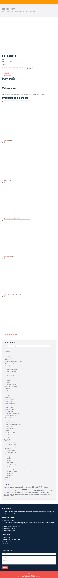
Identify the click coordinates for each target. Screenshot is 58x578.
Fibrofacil (6, 439)
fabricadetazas (28, 490)
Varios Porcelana (9, 434)
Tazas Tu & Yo (8, 426)
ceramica (24, 489)
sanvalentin (27, 494)
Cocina (6, 366)
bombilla (10, 487)
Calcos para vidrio (9, 363)
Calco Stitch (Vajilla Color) (10, 218)
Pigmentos (7, 454)
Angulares (9, 458)
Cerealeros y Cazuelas (10, 409)
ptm (24, 494)
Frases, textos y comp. (10, 386)
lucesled (25, 492)
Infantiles (7, 393)
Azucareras (8, 407)
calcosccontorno (29, 487)
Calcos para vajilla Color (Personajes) (13, 361)
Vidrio (5, 479)
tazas (37, 494)
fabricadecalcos (11, 490)
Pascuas (9, 382)
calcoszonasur (14, 489)
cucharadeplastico (49, 489)
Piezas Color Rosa (9, 422)
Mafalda (6, 180)
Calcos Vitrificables (12, 67)
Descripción (6, 73)
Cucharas (6, 437)
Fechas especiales (9, 368)
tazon (45, 494)
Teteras (7, 430)
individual (9, 492)
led (22, 492)
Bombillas (6, 353)
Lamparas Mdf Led (9, 442)
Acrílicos (7, 440)
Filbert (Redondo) (10, 462)
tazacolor (34, 494)
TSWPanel (38, 576)
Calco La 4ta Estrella (6, 541)
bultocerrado (14, 487)
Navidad (8, 380)
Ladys (6, 397)
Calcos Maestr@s (6, 537)
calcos (23, 487)
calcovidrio (19, 489)
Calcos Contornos (9, 450)
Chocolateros (8, 411)
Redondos (9, 473)
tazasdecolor (41, 494)
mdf (30, 492)
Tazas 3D (6, 477)
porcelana (20, 494)
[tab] (30, 73)
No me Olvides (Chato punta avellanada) (16, 469)
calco (18, 487)
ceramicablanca (31, 489)
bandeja (5, 487)
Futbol (6, 388)
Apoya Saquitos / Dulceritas (11, 405)
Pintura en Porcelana (8, 447)
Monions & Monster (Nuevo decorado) (10, 546)
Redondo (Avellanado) (12, 471)
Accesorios (7, 448)
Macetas (7, 417)
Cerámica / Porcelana (9, 403)
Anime (6, 359)
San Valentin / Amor (11, 384)
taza (31, 494)
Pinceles (7, 457)
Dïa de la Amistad (11, 369)
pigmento (34, 492)
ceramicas (37, 489)
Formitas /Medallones (10, 415)
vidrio (14, 495)
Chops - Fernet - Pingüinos (11, 413)
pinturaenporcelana (10, 494)
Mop (8, 466)
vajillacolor (48, 494)
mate (28, 492)
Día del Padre (10, 375)
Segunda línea (8, 401)
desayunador (6, 490)
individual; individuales (17, 492)
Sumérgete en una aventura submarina (11, 539)
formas (5, 492)
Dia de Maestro (10, 373)
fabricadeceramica (19, 490)
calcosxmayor (7, 489)
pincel (40, 492)
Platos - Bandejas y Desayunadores (13, 424)
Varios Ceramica (9, 432)
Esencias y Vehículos (9, 452)
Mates (6, 420)
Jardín (18, 67)
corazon (44, 489)
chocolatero (41, 489)
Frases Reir (6, 140)
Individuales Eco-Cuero (9, 444)
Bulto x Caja (6, 356)
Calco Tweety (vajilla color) (10, 334)
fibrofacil (51, 490)
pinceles (44, 492)
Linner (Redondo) (10, 464)
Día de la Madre (10, 371)
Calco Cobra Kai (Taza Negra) (11, 294)
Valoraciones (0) (7, 75)
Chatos (8, 460)
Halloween (9, 378)
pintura (48, 492)
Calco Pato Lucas (8, 256)
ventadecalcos (8, 496)
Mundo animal (8, 399)
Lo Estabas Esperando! (7, 544)
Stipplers (9, 475)
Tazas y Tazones (9, 428)
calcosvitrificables (29, 67)
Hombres (7, 390)
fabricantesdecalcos (40, 490)
